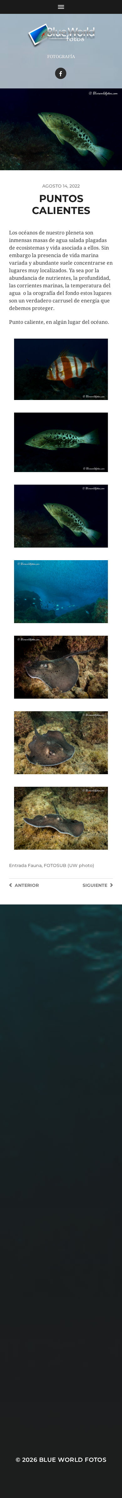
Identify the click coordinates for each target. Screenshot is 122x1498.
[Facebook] (60, 73)
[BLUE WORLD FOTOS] (61, 36)
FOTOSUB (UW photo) (69, 865)
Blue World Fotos (73, 1459)
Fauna (35, 865)
